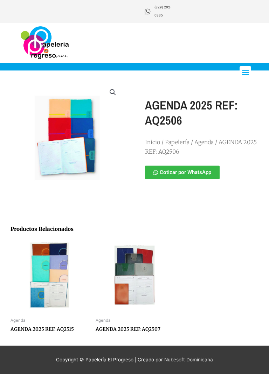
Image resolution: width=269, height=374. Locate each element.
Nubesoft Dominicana (188, 359)
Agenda (204, 142)
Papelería (177, 142)
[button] (245, 72)
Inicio (152, 142)
